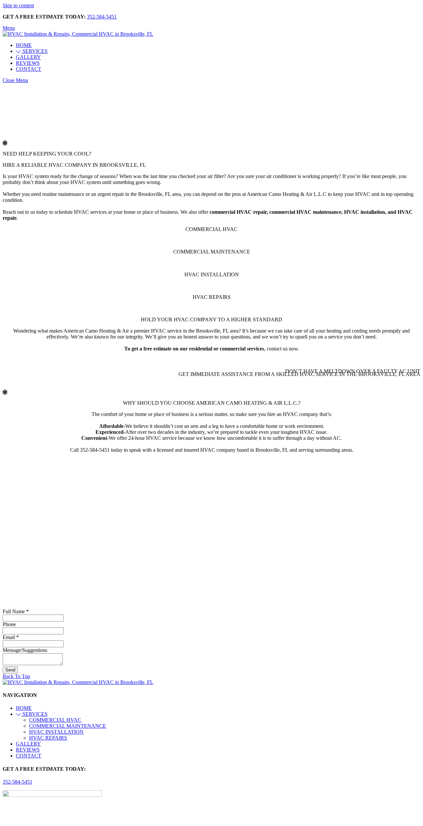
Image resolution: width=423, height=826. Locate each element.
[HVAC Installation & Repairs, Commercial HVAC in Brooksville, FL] (78, 34)
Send (10, 669)
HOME (24, 45)
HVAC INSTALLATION (56, 732)
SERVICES (34, 51)
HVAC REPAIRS (48, 738)
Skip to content (18, 5)
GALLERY (28, 57)
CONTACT (28, 69)
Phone (9, 624)
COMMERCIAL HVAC (55, 720)
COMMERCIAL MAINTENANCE (67, 726)
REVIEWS (28, 63)
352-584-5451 (102, 17)
